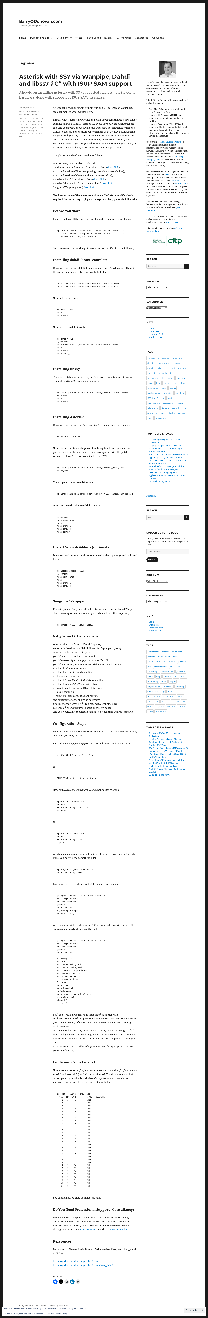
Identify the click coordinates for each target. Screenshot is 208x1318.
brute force (177, 358)
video (150, 418)
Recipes (22, 114)
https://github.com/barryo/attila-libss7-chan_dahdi (83, 1265)
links (176, 383)
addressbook (153, 358)
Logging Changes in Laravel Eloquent (165, 445)
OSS (42, 111)
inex (149, 373)
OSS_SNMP (152, 398)
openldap (180, 393)
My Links (35, 111)
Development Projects (69, 37)
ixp (178, 373)
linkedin (34, 124)
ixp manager (153, 378)
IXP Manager (124, 37)
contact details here (118, 1229)
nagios (172, 388)
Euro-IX (175, 180)
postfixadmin (153, 403)
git (165, 368)
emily (158, 368)
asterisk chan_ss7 (35, 118)
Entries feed (154, 331)
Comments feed (156, 334)
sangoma (23, 127)
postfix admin (169, 403)
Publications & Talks (41, 37)
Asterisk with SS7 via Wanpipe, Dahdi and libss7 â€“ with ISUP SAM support (75, 80)
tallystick (160, 413)
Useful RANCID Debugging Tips (163, 472)
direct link (113, 167)
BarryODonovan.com (40, 21)
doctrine (151, 363)
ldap (158, 383)
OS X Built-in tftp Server (159, 481)
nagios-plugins (154, 393)
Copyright (158, 37)
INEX (168, 175)
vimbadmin (160, 418)
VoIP (29, 114)
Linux (27, 111)
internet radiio (160, 373)
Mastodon (151, 496)
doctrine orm (164, 363)
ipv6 (172, 373)
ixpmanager (168, 378)
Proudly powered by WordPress (54, 1305)
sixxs (184, 408)
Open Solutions (88, 1229)
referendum (153, 408)
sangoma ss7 (35, 127)
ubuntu (181, 413)
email (150, 368)
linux (183, 383)
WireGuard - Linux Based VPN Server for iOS (168, 454)
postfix (170, 398)
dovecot (176, 363)
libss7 (26, 124)
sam (40, 124)
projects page (172, 222)
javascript (180, 378)
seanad (175, 408)
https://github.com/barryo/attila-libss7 (75, 1261)
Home (22, 37)
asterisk (22, 118)
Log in (151, 328)
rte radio (165, 408)
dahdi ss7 (32, 121)
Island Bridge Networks (99, 37)
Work (34, 114)
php (163, 398)
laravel (150, 383)
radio (180, 403)
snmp (150, 413)
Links (21, 111)
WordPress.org (155, 337)
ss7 (42, 127)
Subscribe (152, 559)
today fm (171, 413)
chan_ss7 (23, 121)
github (172, 368)
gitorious (182, 368)
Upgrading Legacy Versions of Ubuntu (166, 457)
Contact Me (141, 37)
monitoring (152, 388)
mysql (164, 388)
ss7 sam (22, 130)
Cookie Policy (61, 1314)
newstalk (168, 393)
